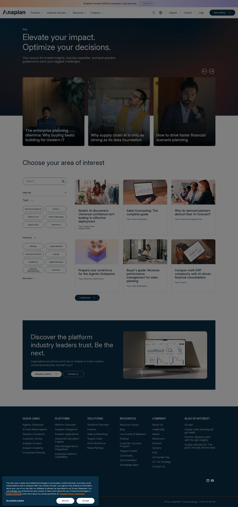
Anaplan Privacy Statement (72, 494)
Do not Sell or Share (15, 500)
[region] (50, 491)
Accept (85, 501)
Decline (65, 501)
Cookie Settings (13, 494)
